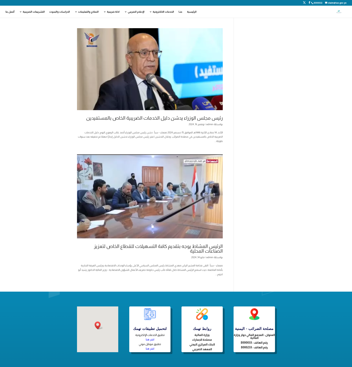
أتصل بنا (10, 11)
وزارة (206, 334)
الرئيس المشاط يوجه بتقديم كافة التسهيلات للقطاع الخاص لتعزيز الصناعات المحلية (158, 249)
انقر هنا (150, 339)
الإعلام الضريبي (136, 11)
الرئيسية (192, 11)
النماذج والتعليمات (88, 11)
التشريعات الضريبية (34, 11)
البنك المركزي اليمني (202, 344)
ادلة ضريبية (113, 11)
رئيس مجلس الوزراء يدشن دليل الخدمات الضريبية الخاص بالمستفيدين (154, 118)
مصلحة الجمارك (202, 339)
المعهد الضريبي (202, 349)
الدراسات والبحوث (59, 11)
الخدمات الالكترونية (163, 11)
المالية (199, 334)
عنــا (180, 11)
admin (209, 124)
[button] (99, 325)
